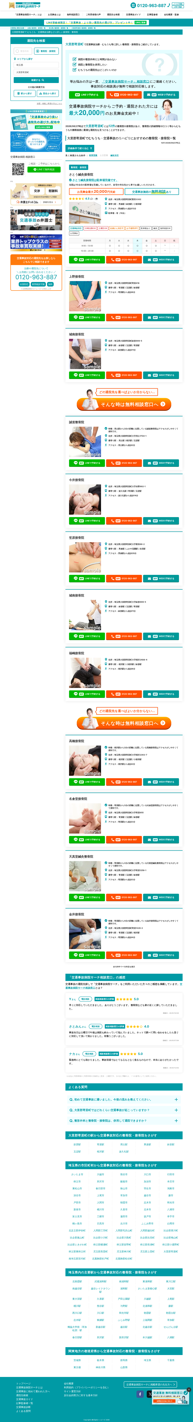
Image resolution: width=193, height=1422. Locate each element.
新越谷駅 (100, 1326)
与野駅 (124, 1305)
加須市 (147, 1181)
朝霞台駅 (171, 1312)
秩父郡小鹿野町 (170, 1244)
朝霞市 (124, 1202)
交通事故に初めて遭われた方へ (33, 1391)
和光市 (170, 1202)
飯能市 (124, 1181)
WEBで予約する (164, 94)
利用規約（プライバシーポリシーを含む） (87, 1387)
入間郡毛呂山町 (123, 1230)
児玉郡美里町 (100, 1251)
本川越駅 (147, 1337)
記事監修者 (152, 14)
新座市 (77, 1209)
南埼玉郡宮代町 (77, 1258)
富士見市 (77, 1216)
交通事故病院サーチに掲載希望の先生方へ (149, 1384)
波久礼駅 (124, 1151)
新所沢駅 (124, 1337)
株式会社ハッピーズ (98, 1420)
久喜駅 (100, 1298)
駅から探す (26, 93)
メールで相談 (177, 4)
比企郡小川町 (100, 1237)
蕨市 (170, 1195)
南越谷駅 (77, 1288)
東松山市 (77, 1188)
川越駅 (147, 1298)
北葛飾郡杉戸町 (100, 1258)
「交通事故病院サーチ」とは (28, 14)
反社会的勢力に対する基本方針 (81, 1395)
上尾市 (100, 1195)
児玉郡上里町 (147, 1251)
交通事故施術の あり (151, 191)
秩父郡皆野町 (124, 1244)
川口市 (147, 1174)
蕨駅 (170, 1305)
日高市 (100, 1223)
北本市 (147, 1209)
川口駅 (100, 1312)
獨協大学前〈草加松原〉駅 (77, 1328)
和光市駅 (124, 1312)
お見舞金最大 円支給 (96, 191)
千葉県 (170, 1360)
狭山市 (124, 1188)
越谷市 (147, 1195)
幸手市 (170, 1216)
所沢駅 (100, 1337)
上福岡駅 (147, 1319)
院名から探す (49, 93)
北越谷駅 (147, 1326)
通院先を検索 (113, 14)
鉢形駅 (170, 1144)
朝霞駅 (147, 1312)
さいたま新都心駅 (147, 1288)
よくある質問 (23, 1410)
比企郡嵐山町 (77, 1237)
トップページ (23, 1383)
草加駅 (170, 1319)
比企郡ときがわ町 (77, 1244)
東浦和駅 (147, 1281)
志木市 (147, 1202)
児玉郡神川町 (124, 1251)
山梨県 (124, 1367)
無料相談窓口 (73, 14)
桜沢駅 (100, 1151)
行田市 (170, 1174)
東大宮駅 (77, 1298)
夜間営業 (93, 155)
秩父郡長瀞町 (147, 1244)
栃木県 (100, 1360)
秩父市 (77, 1181)
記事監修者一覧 (24, 1403)
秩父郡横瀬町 (100, 1244)
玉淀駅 (77, 1151)
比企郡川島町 (124, 1237)
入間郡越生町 (147, 1230)
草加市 (124, 1195)
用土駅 (124, 1144)
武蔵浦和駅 (101, 1281)
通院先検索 (22, 1395)
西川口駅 (77, 1312)
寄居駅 (100, 1144)
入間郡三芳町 (100, 1230)
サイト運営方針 (72, 1391)
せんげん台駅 (171, 1326)
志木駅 (77, 1319)
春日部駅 (77, 1337)
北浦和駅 (147, 1305)
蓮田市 (124, 1216)
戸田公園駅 (124, 1298)
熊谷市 (124, 1174)
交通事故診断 (23, 1407)
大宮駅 (170, 1288)
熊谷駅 (100, 1305)
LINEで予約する (87, 94)
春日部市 (100, 1188)
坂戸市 (147, 1216)
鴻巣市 (170, 1188)
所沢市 (100, 1181)
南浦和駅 (124, 1281)
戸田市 (77, 1202)
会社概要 (69, 1383)
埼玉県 (19, 65)
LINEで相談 (178, 7)
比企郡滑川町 (171, 1230)
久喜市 (124, 1209)
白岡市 (170, 1223)
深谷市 (77, 1195)
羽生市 (147, 1188)
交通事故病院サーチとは (29, 1387)
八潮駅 (170, 1337)
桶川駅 (77, 1305)
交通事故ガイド (133, 14)
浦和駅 (124, 1288)
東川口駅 (171, 1281)
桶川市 (100, 1209)
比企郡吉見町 (147, 1237)
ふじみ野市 (147, 1223)
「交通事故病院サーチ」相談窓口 (125, 81)
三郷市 (100, 1216)
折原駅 (77, 1144)
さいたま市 (77, 1174)
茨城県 (77, 1360)
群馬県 (124, 1360)
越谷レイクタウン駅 (100, 1290)
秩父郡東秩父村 (77, 1251)
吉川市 (124, 1223)
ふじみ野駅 (124, 1319)
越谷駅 (124, 1326)
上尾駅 (170, 1298)
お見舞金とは (54, 14)
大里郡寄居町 (22, 72)
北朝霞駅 (77, 1281)
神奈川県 (100, 1367)
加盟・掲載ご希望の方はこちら (49, 103)
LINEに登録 (141, 22)
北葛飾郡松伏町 (123, 1258)
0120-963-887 (126, 94)
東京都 (77, 1367)
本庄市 (170, 1181)
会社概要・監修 (171, 14)
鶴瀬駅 (100, 1319)
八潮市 (170, 1209)
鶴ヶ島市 (77, 1223)
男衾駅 (147, 1144)
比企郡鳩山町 (171, 1237)
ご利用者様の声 (93, 14)
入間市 (100, 1202)
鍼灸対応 (115, 155)
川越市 (100, 1174)
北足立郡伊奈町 (77, 1230)
